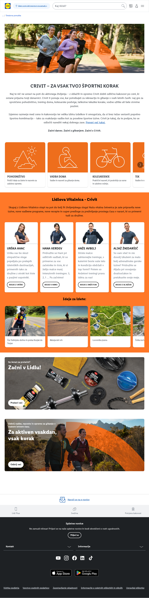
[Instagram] (66, 558)
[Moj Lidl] (136, 6)
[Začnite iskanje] (123, 6)
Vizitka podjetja (11, 588)
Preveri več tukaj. (95, 122)
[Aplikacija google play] (87, 572)
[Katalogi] (131, 6)
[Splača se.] (8, 6)
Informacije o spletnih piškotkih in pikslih (102, 588)
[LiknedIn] (82, 558)
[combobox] (90, 5)
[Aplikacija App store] (60, 572)
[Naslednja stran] (140, 165)
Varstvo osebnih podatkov (36, 588)
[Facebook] (74, 558)
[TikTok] (90, 558)
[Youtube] (58, 558)
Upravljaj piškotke (135, 588)
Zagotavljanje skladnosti (65, 588)
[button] (142, 6)
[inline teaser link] (74, 383)
